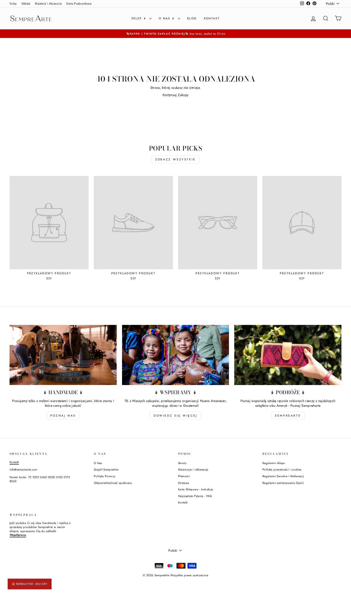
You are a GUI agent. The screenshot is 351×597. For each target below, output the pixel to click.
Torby (13, 3)
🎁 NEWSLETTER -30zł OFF (29, 584)
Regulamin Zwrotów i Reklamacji (283, 476)
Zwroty (182, 463)
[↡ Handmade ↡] (63, 355)
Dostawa (183, 483)
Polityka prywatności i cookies (282, 469)
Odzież (25, 3)
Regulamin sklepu (273, 463)
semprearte (288, 415)
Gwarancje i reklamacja (193, 469)
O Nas (98, 463)
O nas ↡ (167, 18)
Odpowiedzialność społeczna (113, 483)
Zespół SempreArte (106, 469)
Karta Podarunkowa (78, 3)
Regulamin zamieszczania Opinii (283, 483)
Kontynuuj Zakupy (176, 94)
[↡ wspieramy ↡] (175, 355)
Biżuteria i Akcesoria (48, 3)
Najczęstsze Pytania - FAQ (195, 496)
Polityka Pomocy (104, 476)
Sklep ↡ (139, 18)
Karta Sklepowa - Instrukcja (195, 489)
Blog (192, 18)
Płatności (184, 476)
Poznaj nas (63, 415)
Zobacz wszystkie (175, 159)
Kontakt (212, 18)
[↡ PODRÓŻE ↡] (287, 355)
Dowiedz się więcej (175, 415)
